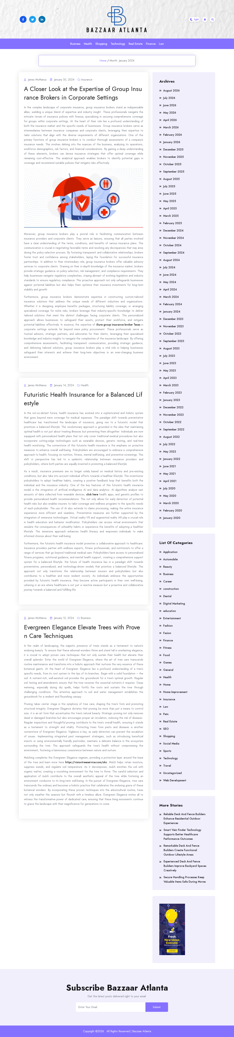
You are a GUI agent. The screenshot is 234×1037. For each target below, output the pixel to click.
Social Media (171, 744)
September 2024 (173, 253)
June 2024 (169, 275)
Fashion (168, 626)
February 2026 (172, 135)
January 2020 (171, 518)
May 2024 (169, 282)
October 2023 (172, 334)
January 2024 (171, 312)
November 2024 (173, 238)
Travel (167, 766)
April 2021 (169, 481)
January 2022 (171, 459)
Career (167, 581)
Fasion (167, 633)
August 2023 (171, 348)
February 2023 (172, 393)
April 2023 (170, 378)
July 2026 (169, 98)
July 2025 (169, 186)
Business (75, 44)
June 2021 (169, 466)
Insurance (86, 80)
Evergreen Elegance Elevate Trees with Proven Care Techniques (82, 631)
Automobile (170, 559)
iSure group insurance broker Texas (118, 325)
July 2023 (169, 356)
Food (166, 655)
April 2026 (170, 120)
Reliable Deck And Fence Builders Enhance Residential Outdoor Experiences (184, 818)
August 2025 (171, 179)
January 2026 (171, 142)
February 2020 (172, 511)
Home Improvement (175, 692)
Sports (167, 751)
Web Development (174, 780)
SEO (166, 729)
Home (103, 61)
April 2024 (170, 289)
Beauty (167, 567)
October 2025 (172, 164)
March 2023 (170, 385)
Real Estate (136, 44)
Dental (167, 596)
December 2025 (173, 149)
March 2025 (170, 216)
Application (170, 552)
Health (88, 44)
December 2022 (173, 407)
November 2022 (173, 415)
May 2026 (169, 113)
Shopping (101, 44)
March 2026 (171, 127)
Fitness (167, 648)
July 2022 (169, 444)
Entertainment (172, 618)
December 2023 (173, 319)
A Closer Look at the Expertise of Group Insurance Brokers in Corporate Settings (83, 93)
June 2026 (169, 105)
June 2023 (169, 363)
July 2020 (169, 488)
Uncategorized (172, 773)
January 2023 (171, 400)
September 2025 (173, 172)
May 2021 (169, 474)
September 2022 (173, 429)
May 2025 (169, 201)
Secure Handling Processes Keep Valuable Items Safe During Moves (185, 879)
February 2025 (172, 223)
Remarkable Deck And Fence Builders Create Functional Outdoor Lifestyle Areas (181, 850)
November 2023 (173, 326)
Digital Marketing (174, 604)
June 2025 (169, 194)
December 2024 (173, 231)
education (169, 611)
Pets (165, 714)
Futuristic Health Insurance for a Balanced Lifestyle (83, 398)
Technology (118, 44)
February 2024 (172, 304)
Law (161, 44)
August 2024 (171, 260)
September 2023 (173, 341)
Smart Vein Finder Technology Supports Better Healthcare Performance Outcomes (182, 834)
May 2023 (169, 371)
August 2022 (171, 437)
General (168, 670)
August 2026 (171, 91)
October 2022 (172, 422)
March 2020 (171, 503)
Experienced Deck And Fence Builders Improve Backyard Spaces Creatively (185, 865)
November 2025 (173, 157)
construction (171, 589)
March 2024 (171, 297)
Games (167, 662)
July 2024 (169, 267)
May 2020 (169, 496)
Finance (151, 44)
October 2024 (172, 245)
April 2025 (170, 208)
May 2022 (169, 452)
